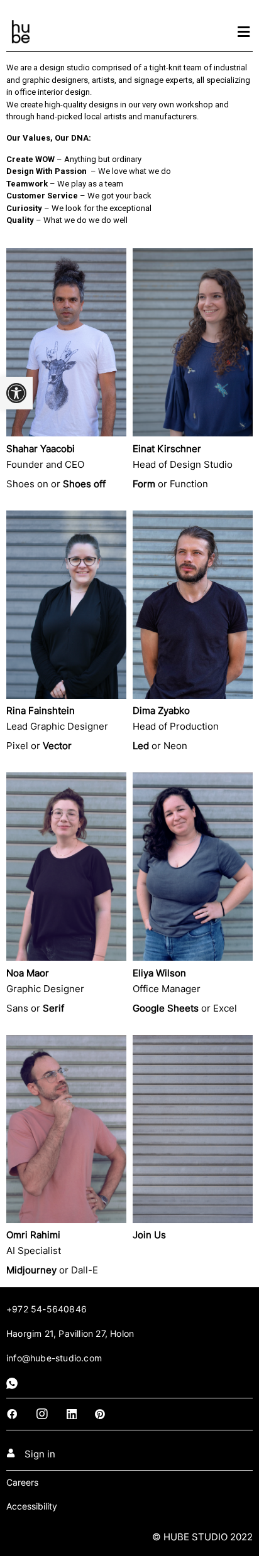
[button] (16, 393)
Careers (22, 1482)
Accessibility (31, 1506)
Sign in (40, 1454)
